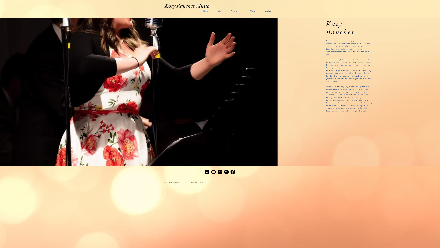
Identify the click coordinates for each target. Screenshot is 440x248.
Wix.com (203, 182)
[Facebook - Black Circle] (232, 172)
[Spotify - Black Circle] (207, 172)
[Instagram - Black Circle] (220, 172)
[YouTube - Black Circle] (213, 172)
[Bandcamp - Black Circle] (226, 172)
